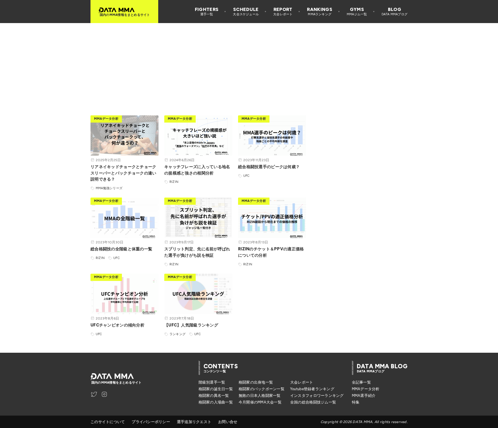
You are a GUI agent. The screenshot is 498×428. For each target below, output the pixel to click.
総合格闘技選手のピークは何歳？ (269, 166)
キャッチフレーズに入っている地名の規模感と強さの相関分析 (197, 170)
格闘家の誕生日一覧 (216, 389)
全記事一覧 (361, 382)
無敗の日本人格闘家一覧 (260, 395)
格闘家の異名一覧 (214, 395)
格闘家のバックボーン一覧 (261, 389)
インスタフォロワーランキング (317, 395)
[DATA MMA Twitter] (93, 394)
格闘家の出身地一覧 (256, 382)
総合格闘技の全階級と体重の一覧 (121, 248)
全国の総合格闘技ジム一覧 (313, 402)
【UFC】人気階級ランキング (191, 325)
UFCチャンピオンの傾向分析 (117, 325)
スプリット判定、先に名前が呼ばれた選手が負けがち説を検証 (197, 252)
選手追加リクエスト (194, 422)
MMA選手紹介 (364, 395)
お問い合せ (227, 422)
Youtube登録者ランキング (312, 389)
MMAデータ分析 (366, 389)
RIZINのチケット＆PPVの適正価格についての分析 (271, 252)
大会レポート (301, 382)
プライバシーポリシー (151, 422)
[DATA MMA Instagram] (104, 394)
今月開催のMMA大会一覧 (260, 402)
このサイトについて (107, 422)
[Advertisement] (249, 63)
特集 (356, 402)
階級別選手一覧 (212, 382)
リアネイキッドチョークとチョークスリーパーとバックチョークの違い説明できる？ (123, 173)
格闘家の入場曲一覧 (216, 402)
